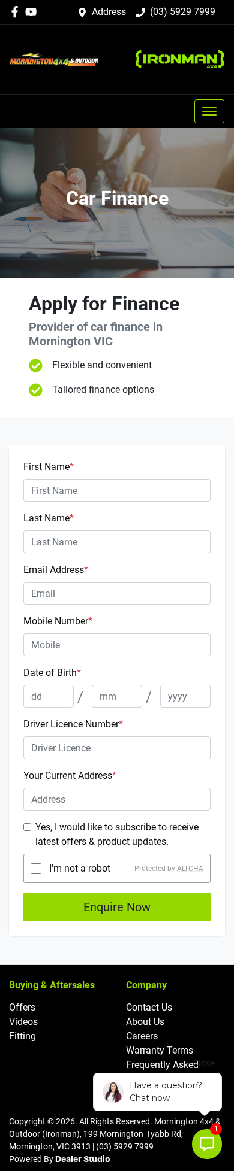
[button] (209, 111)
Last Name (48, 518)
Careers (142, 1036)
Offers (22, 1007)
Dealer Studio (82, 1159)
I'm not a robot (79, 868)
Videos (23, 1021)
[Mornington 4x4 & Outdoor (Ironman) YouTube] (33, 11)
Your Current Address (69, 775)
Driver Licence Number (73, 724)
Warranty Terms (159, 1050)
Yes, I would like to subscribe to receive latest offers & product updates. (117, 834)
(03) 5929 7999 (182, 11)
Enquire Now (117, 907)
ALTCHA (190, 868)
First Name (48, 466)
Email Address (55, 569)
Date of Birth (52, 672)
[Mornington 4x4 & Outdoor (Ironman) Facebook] (17, 11)
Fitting (22, 1036)
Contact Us (149, 1007)
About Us (145, 1021)
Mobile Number (57, 621)
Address (109, 11)
